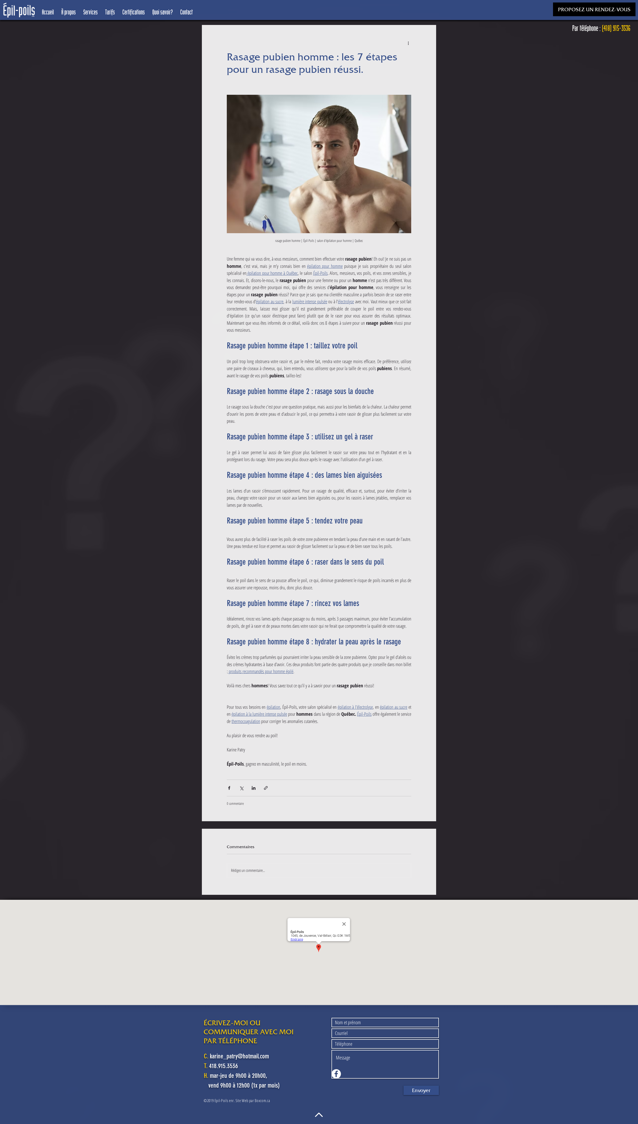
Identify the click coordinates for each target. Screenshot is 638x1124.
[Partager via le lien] (265, 788)
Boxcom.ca (262, 1100)
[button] (594, 9)
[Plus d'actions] (408, 43)
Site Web (242, 1100)
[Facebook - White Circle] (336, 1074)
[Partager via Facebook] (229, 788)
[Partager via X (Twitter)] (241, 788)
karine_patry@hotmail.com (239, 1056)
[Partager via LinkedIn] (253, 788)
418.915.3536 (223, 1066)
